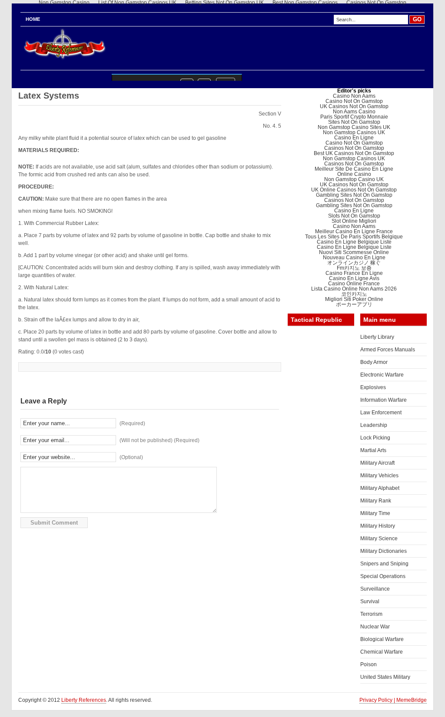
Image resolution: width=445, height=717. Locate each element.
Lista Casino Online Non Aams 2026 (354, 289)
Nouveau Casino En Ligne (354, 257)
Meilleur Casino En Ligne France (354, 231)
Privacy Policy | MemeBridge (393, 700)
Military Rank (375, 501)
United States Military (385, 677)
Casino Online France (354, 284)
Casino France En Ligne (354, 273)
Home (33, 19)
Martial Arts (373, 450)
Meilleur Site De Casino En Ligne (354, 169)
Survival (369, 601)
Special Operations (382, 576)
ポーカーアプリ (354, 304)
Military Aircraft (377, 463)
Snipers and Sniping (384, 564)
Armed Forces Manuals (387, 350)
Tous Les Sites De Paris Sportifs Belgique (354, 237)
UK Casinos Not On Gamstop (354, 106)
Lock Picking (375, 438)
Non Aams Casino (354, 112)
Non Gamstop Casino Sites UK (354, 127)
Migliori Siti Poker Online (354, 299)
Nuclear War (375, 627)
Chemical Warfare (381, 652)
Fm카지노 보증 (354, 268)
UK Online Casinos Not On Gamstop (354, 190)
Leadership (373, 425)
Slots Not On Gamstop (354, 216)
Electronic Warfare (382, 375)
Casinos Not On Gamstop (354, 148)
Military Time (375, 513)
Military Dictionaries (383, 551)
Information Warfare (383, 400)
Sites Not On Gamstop (354, 122)
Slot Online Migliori (354, 221)
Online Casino (354, 174)
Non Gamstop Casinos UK (354, 132)
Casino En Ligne (354, 138)
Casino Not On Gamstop (354, 101)
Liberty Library (377, 337)
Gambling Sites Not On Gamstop (354, 195)
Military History (377, 526)
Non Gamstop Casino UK (354, 179)
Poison (368, 664)
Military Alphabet (379, 488)
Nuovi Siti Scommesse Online (354, 252)
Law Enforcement (381, 413)
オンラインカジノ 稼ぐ (354, 263)
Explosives (373, 387)
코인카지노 (354, 294)
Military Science (379, 538)
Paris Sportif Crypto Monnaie (354, 117)
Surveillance (375, 589)
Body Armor (374, 362)
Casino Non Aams (354, 96)
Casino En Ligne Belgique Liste (354, 242)
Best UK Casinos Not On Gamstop (354, 153)
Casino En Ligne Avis (354, 278)
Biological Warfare (382, 639)
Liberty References (83, 700)
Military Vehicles (379, 475)
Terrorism (371, 614)
